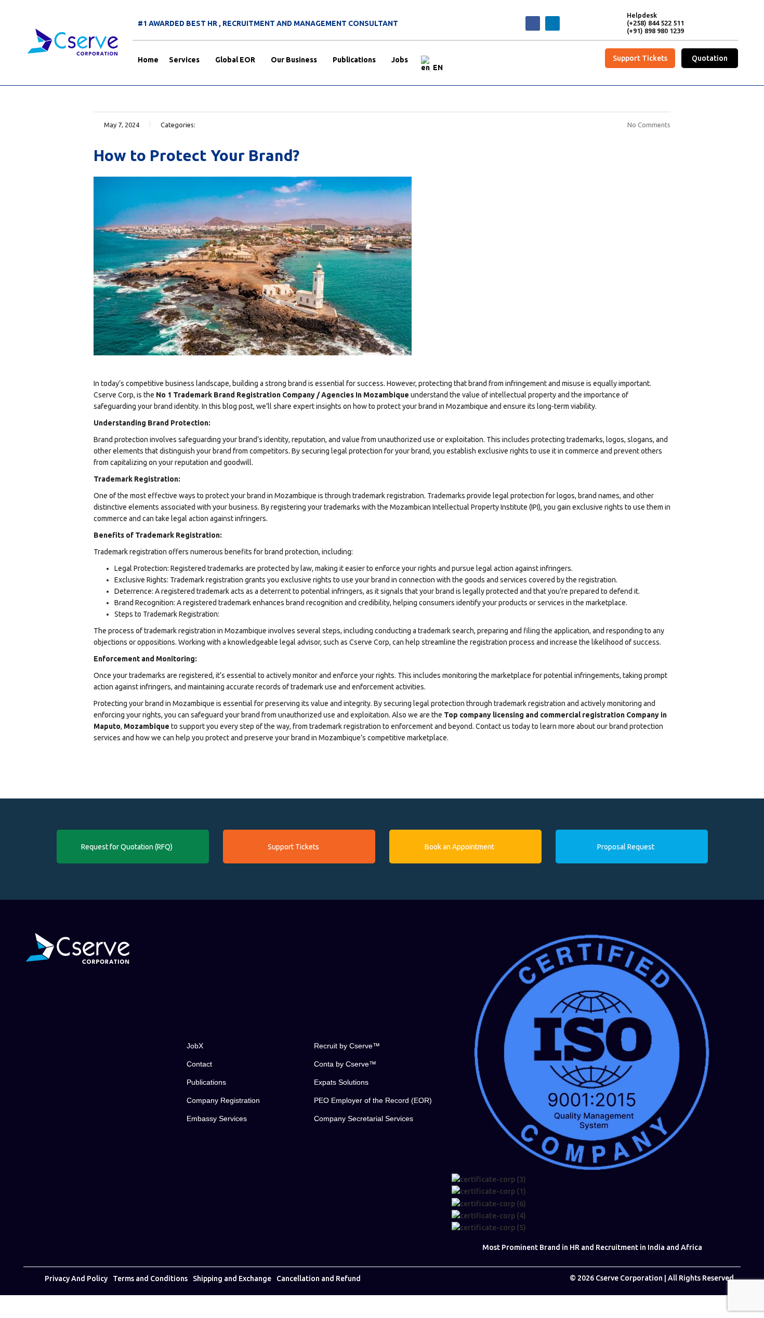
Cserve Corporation (629, 1278)
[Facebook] (532, 23)
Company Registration (223, 1100)
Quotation (710, 58)
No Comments (648, 124)
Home (148, 60)
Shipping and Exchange (232, 1278)
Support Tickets (640, 58)
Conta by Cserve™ (345, 1064)
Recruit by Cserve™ (347, 1046)
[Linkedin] (552, 23)
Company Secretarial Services (363, 1118)
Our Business (294, 60)
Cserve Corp (114, 395)
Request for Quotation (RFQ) (127, 847)
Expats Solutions (341, 1082)
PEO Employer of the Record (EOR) (373, 1100)
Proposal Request (625, 847)
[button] (187, 59)
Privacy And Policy (76, 1278)
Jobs (399, 60)
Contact (199, 1064)
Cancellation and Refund (318, 1278)
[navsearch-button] (581, 21)
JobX (195, 1046)
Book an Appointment (459, 847)
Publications (354, 60)
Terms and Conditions (150, 1278)
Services (184, 60)
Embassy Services (217, 1118)
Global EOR (235, 60)
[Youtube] (78, 987)
